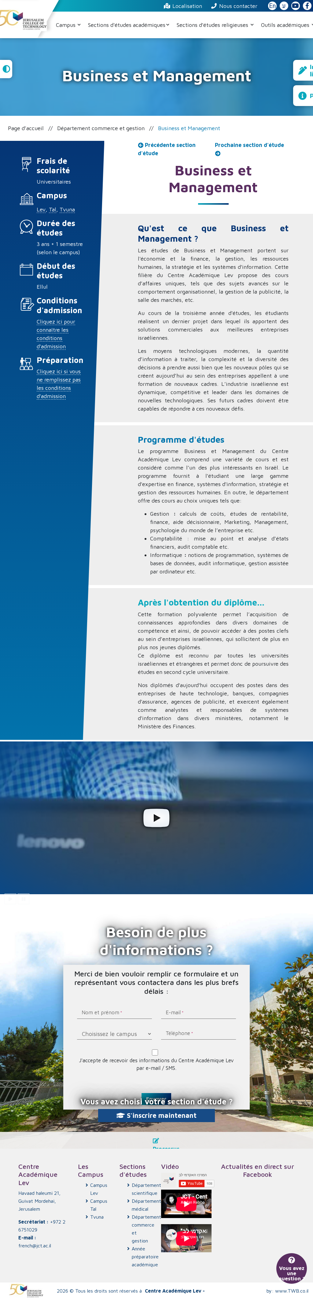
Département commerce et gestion (101, 128)
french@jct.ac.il (34, 1245)
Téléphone (178, 1033)
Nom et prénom (100, 1012)
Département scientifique (142, 1189)
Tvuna (67, 209)
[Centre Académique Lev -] (26, 1290)
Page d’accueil (26, 128)
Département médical (142, 1205)
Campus (66, 25)
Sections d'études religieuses (213, 25)
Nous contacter (238, 6)
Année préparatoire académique (142, 1256)
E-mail (173, 1012)
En (272, 6)
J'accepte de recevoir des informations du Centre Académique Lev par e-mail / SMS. (157, 1064)
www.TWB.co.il (291, 1291)
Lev (41, 209)
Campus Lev (98, 1189)
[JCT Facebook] (307, 6)
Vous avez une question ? (291, 1273)
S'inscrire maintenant (161, 1115)
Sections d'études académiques (126, 25)
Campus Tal (98, 1205)
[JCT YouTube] (295, 6)
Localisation (187, 6)
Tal (52, 209)
